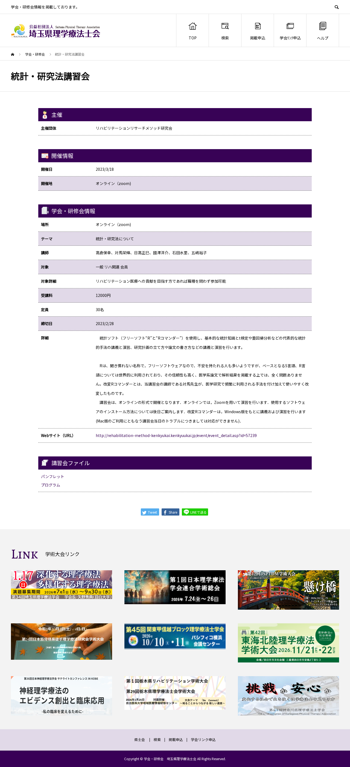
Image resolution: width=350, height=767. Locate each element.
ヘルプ (322, 38)
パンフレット (52, 476)
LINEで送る (198, 512)
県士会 (139, 739)
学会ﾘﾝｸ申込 (290, 37)
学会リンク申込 (203, 739)
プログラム (50, 485)
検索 (225, 37)
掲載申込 (257, 37)
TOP (193, 37)
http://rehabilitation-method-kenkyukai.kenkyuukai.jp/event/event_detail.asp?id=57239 (176, 435)
